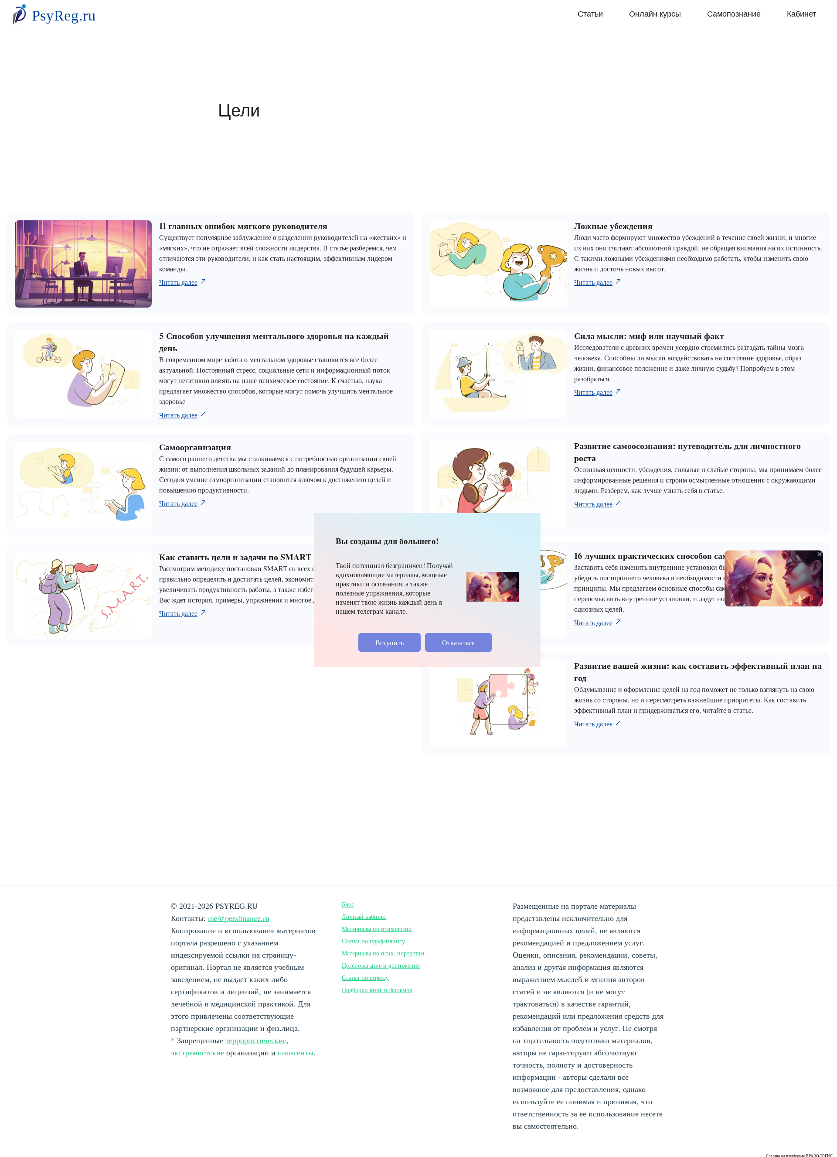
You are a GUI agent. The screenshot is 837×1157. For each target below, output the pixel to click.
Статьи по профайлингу (373, 941)
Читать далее (178, 282)
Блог (348, 904)
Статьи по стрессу (365, 977)
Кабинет (801, 14)
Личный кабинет (364, 916)
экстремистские (197, 1052)
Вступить (389, 642)
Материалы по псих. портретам (383, 953)
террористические (255, 1040)
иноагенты (295, 1052)
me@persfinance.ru (238, 918)
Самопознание (734, 14)
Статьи (590, 14)
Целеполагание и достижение (381, 965)
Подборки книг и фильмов (377, 990)
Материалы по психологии (377, 928)
